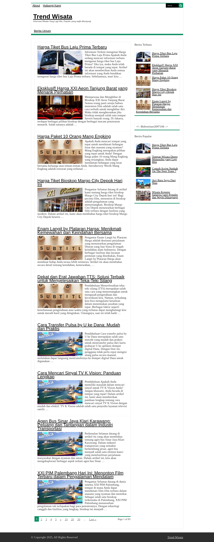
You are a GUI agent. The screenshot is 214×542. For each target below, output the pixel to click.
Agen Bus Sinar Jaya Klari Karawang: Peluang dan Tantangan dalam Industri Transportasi (75, 425)
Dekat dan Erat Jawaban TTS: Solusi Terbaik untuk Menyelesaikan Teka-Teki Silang (80, 278)
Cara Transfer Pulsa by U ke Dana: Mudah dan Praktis (78, 326)
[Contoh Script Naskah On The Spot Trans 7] (143, 172)
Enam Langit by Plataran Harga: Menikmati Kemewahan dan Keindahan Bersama (79, 230)
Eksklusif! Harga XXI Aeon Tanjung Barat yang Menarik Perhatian (82, 90)
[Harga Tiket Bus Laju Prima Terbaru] (143, 148)
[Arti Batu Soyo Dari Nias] (143, 184)
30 (78, 519)
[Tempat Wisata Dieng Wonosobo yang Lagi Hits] (143, 160)
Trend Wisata (52, 16)
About (36, 5)
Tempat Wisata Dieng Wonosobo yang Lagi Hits (165, 159)
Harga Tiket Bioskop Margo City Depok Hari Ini (79, 182)
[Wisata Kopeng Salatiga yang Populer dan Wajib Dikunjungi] (143, 196)
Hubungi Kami (52, 5)
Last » (92, 519)
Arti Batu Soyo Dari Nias (164, 181)
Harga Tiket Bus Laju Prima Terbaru (72, 47)
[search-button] (181, 5)
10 (66, 519)
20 (72, 519)
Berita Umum (42, 30)
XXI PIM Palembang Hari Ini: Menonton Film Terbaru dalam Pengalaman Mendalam (80, 474)
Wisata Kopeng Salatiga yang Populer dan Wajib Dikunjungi (165, 194)
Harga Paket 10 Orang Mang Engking (74, 136)
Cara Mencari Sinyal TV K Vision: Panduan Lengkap (79, 375)
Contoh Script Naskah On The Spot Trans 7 (165, 170)
